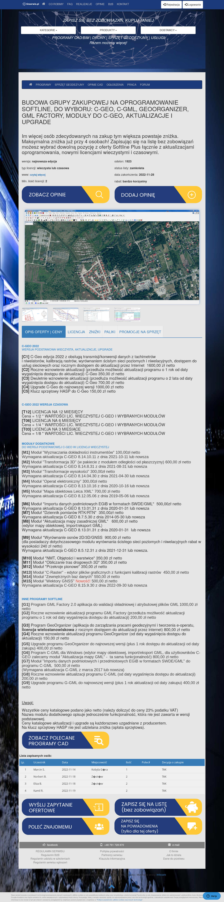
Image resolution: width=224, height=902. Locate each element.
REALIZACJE (84, 4)
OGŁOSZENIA (115, 84)
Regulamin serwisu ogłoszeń (50, 862)
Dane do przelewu (173, 858)
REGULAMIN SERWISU (50, 851)
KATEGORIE (48, 30)
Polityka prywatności (112, 851)
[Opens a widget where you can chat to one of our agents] (212, 896)
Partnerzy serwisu (112, 855)
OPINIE (100, 4)
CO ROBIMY (56, 4)
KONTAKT (123, 4)
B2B (110, 4)
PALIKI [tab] (109, 331)
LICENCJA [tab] (76, 331)
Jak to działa (173, 855)
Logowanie (194, 4)
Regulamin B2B (50, 855)
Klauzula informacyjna (112, 858)
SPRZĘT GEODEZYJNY (69, 84)
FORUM (145, 84)
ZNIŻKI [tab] (94, 331)
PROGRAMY (43, 84)
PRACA (131, 84)
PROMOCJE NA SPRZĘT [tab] (140, 331)
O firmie (173, 851)
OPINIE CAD (95, 84)
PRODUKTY (107, 30)
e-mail (176, 845)
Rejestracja (173, 4)
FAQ (69, 4)
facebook (52, 845)
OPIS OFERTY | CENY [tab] (43, 331)
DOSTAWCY (167, 30)
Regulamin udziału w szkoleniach (50, 858)
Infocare (161, 874)
